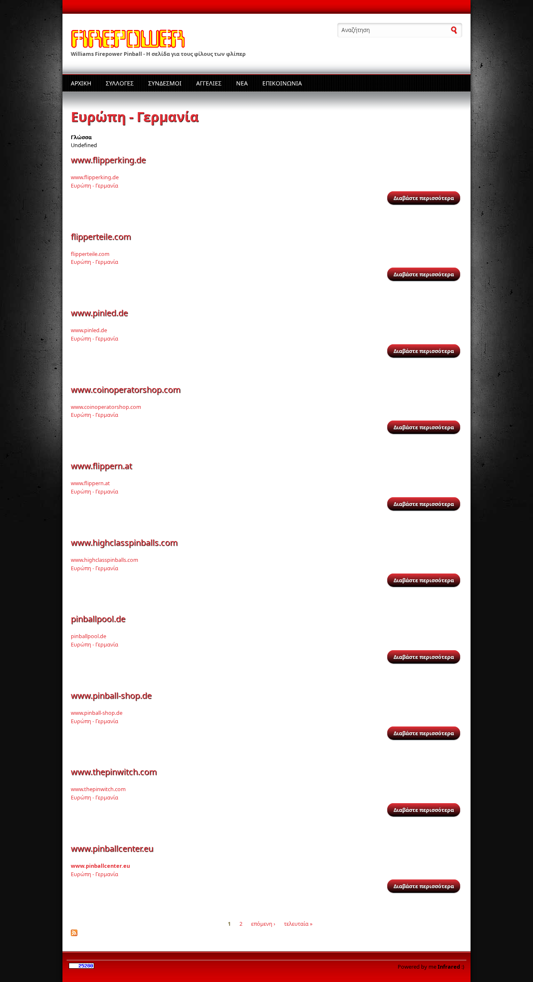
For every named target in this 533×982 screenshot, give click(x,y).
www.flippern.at (101, 465)
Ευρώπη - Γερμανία (94, 185)
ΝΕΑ (242, 83)
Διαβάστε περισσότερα (427, 198)
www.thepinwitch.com (114, 771)
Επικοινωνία (282, 83)
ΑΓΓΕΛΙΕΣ (209, 83)
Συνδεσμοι (165, 83)
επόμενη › (263, 923)
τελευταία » (298, 923)
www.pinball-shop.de (111, 695)
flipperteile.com (101, 236)
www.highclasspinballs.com (124, 542)
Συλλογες (120, 83)
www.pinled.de (99, 312)
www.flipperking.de (108, 159)
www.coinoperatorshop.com (126, 389)
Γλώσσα (81, 137)
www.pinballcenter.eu (112, 848)
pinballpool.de (98, 618)
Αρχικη (81, 83)
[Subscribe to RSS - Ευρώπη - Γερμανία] (74, 934)
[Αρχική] (128, 45)
